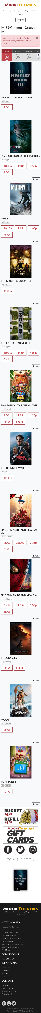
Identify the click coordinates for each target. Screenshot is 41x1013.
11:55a (20, 605)
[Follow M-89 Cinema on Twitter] (13, 1003)
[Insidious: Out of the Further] (20, 136)
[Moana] (20, 700)
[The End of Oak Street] (20, 323)
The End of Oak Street (9, 935)
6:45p (7, 359)
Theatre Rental (7, 994)
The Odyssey (6, 950)
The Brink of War (7, 941)
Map (26, 11)
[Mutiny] (20, 199)
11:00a (8, 291)
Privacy (4, 976)
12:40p (8, 478)
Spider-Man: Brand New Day (11, 947)
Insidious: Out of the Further (11, 927)
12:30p (20, 542)
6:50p (7, 549)
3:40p (7, 729)
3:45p (7, 421)
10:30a (8, 165)
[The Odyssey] (20, 638)
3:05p (33, 605)
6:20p (7, 611)
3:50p (33, 165)
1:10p (20, 165)
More (20, 15)
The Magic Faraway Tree (10, 933)
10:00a (8, 352)
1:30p (33, 415)
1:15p (20, 228)
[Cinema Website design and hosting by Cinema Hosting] (20, 1010)
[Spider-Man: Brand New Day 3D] (20, 510)
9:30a (7, 542)
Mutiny (4, 930)
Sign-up (21, 20)
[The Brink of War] (20, 448)
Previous (2, 55)
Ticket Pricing (6, 968)
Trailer (36, 179)
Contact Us (5, 985)
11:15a (20, 415)
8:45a (7, 605)
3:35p (33, 542)
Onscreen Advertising (9, 991)
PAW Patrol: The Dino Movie (11, 938)
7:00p (7, 107)
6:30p (19, 667)
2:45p (7, 667)
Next (39, 55)
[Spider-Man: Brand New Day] (20, 575)
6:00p (19, 421)
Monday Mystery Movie (9, 959)
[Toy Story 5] (20, 762)
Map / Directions (7, 988)
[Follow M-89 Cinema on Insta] (9, 1003)
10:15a (8, 228)
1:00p (20, 352)
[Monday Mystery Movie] (20, 78)
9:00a (7, 415)
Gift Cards (35, 11)
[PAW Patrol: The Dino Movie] (20, 386)
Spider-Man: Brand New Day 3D (12, 944)
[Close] (37, 38)
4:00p (33, 228)
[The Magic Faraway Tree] (20, 261)
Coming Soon (18, 11)
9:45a (7, 791)
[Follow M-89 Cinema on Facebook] (4, 1003)
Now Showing (7, 11)
